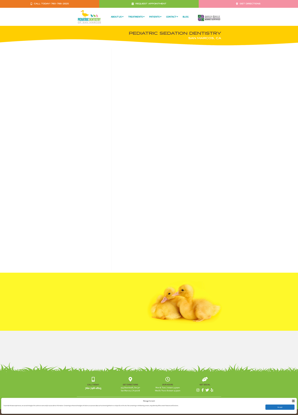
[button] (293, 401)
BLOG (186, 16)
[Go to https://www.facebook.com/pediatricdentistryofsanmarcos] (202, 390)
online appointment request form (187, 260)
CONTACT (171, 16)
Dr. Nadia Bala (210, 201)
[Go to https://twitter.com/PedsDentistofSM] (207, 390)
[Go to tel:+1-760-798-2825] (93, 383)
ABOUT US (116, 16)
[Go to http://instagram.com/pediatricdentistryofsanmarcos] (198, 390)
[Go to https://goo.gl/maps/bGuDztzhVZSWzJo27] (130, 385)
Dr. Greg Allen (124, 204)
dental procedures (201, 91)
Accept (280, 407)
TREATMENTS (135, 16)
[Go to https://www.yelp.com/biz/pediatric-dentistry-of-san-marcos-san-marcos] (212, 390)
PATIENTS (154, 16)
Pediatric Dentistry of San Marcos (135, 215)
